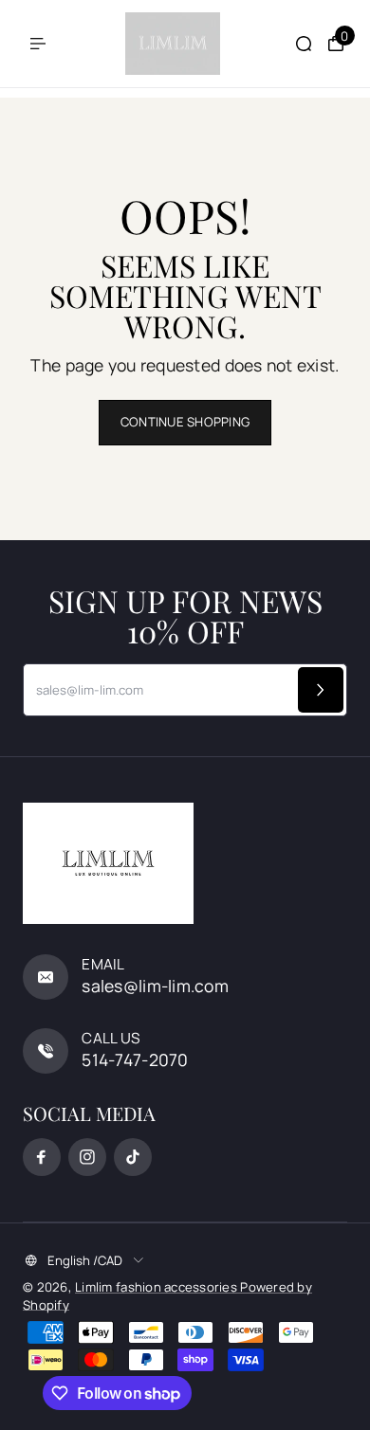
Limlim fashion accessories (157, 1286)
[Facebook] (42, 1157)
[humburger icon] (38, 43)
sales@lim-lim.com (155, 985)
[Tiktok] (133, 1157)
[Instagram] (87, 1157)
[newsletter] (320, 690)
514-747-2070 (135, 1059)
